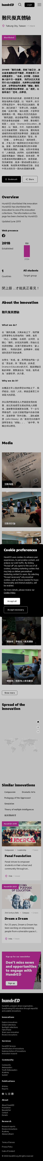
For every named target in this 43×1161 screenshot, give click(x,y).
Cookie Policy (9, 593)
